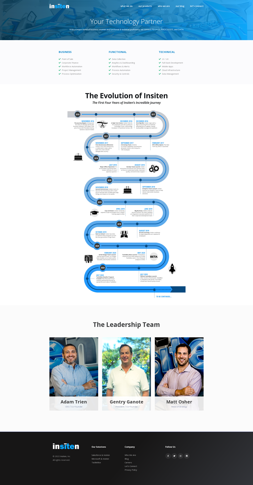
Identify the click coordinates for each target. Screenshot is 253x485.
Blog (127, 458)
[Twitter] (174, 456)
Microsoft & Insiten (100, 458)
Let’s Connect (131, 466)
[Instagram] (180, 456)
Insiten (63, 456)
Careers (128, 462)
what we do (127, 6)
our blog (180, 6)
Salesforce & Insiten (101, 455)
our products (145, 6)
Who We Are (130, 455)
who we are (164, 6)
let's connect (197, 6)
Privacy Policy (131, 470)
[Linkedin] (186, 456)
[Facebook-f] (168, 456)
